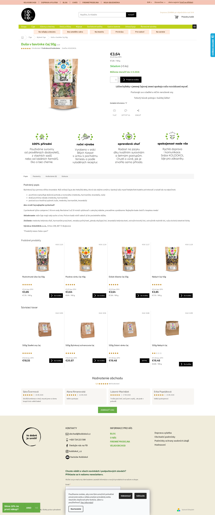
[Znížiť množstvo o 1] (119, 81)
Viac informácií (87, 502)
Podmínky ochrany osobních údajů (172, 440)
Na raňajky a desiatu (47, 32)
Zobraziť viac (107, 410)
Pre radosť (139, 32)
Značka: (69, 48)
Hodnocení (160, 444)
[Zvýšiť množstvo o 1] (119, 78)
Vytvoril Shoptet (188, 510)
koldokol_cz (75, 451)
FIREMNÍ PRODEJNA (90, 2)
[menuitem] (24, 27)
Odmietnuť (126, 495)
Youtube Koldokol (79, 457)
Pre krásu (120, 32)
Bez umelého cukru (75, 32)
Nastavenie (76, 509)
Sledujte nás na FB (78, 445)
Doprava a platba (163, 432)
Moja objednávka (112, 2)
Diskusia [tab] (65, 176)
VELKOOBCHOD (30, 2)
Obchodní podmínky (165, 436)
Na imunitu (99, 32)
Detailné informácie (117, 103)
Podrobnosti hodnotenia (51, 48)
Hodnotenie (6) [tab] (51, 176)
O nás (74, 2)
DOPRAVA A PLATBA (49, 2)
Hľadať (131, 15)
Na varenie (160, 32)
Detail (144, 360)
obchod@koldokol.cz (79, 433)
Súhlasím (140, 495)
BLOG (65, 2)
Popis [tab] (26, 176)
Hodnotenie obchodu (107, 378)
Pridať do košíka (132, 80)
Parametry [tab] (37, 176)
